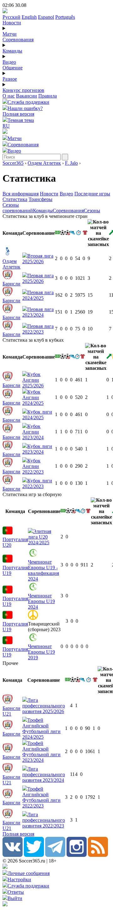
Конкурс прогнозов (23, 90)
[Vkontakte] (13, 855)
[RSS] (98, 855)
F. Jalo (71, 163)
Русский (11, 17)
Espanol (46, 17)
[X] (34, 855)
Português (65, 17)
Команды (12, 50)
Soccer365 (13, 163)
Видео (9, 62)
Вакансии (26, 95)
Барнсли (11, 283)
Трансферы (40, 199)
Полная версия (18, 114)
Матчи (10, 34)
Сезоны (92, 210)
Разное (10, 79)
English (29, 17)
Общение (13, 67)
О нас (9, 95)
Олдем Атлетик (44, 163)
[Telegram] (55, 855)
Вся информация (21, 193)
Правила (47, 95)
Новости (12, 22)
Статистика (15, 199)
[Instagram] (77, 855)
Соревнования (18, 39)
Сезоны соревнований (18, 207)
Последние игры (92, 193)
